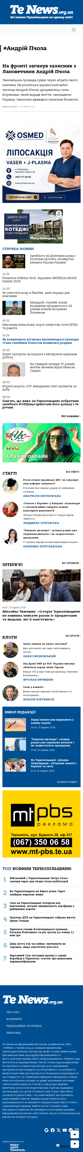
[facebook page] (53, 1130)
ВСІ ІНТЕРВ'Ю (71, 563)
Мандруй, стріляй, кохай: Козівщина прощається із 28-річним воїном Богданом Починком (51, 307)
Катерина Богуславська (42, 546)
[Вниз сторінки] (75, 1144)
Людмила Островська (41, 523)
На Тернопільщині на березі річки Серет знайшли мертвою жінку (37, 893)
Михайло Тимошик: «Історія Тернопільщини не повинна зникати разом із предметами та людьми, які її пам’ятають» (41, 615)
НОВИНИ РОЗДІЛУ (67, 782)
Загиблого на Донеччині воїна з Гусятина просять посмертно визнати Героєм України (53, 259)
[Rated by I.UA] (68, 1146)
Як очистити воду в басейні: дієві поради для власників (36, 294)
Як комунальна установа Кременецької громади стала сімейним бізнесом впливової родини (40, 341)
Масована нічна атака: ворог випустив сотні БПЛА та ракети (40, 326)
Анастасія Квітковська (42, 495)
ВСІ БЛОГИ (73, 636)
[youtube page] (65, 1130)
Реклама (13, 1032)
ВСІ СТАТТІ (73, 472)
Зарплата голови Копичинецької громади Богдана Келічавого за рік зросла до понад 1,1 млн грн (42, 932)
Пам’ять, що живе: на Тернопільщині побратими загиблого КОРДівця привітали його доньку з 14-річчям (41, 404)
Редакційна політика (24, 1026)
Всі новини (71, 416)
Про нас (13, 1012)
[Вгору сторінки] (75, 1134)
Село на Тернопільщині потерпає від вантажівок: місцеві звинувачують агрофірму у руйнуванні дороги (42, 906)
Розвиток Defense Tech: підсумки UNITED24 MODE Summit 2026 (39, 279)
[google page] (47, 1130)
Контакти (14, 1019)
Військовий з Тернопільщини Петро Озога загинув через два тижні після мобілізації (39, 880)
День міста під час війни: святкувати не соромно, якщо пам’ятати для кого (37, 945)
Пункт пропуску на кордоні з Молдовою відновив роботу (39, 356)
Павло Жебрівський (39, 656)
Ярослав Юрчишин (38, 679)
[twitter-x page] (59, 1130)
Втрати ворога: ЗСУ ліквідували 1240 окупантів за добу (39, 388)
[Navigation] (73, 30)
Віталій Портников (38, 699)
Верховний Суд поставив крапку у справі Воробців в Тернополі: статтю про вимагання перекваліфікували (41, 958)
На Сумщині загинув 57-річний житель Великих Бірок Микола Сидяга (52, 367)
